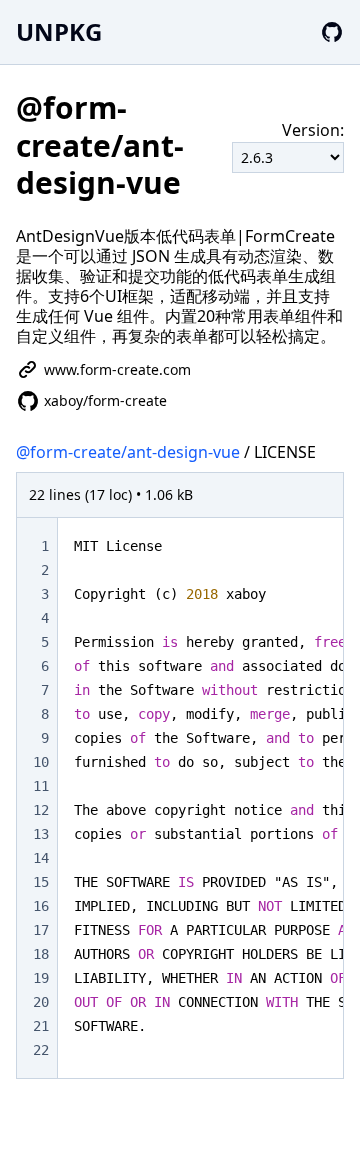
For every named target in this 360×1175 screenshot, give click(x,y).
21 (41, 1026)
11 (41, 786)
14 (41, 858)
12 (41, 810)
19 (41, 978)
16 (41, 906)
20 (41, 1002)
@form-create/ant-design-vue (128, 452)
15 (41, 882)
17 (41, 930)
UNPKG (59, 31)
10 (41, 762)
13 (41, 834)
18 (41, 954)
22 (41, 1050)
